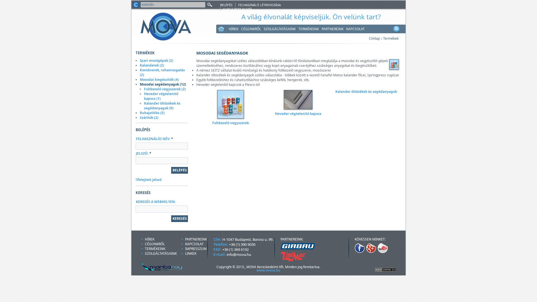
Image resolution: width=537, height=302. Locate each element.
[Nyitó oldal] (135, 8)
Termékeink (308, 29)
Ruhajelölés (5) (152, 112)
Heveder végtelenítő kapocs (298, 113)
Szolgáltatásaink (280, 29)
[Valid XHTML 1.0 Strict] (386, 270)
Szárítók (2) (149, 117)
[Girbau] (298, 248)
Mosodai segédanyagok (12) (163, 84)
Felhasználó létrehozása (259, 5)
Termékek (391, 38)
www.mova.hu (268, 270)
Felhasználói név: (154, 138)
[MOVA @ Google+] (371, 251)
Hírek (233, 29)
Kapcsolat (355, 29)
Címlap (374, 38)
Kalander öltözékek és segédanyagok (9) (162, 105)
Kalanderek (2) (152, 65)
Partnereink (332, 29)
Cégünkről (251, 29)
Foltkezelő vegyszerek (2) (165, 89)
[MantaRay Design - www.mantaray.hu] (157, 270)
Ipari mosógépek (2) (156, 60)
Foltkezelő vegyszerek (230, 123)
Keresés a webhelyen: (156, 201)
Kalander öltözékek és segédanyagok (366, 91)
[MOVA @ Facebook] (360, 251)
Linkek (190, 253)
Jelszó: (143, 153)
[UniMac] (293, 260)
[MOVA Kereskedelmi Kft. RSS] (396, 32)
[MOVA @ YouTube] (383, 251)
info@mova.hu (239, 254)
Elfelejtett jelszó (237, 9)
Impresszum (196, 248)
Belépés (226, 5)
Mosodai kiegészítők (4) (159, 79)
